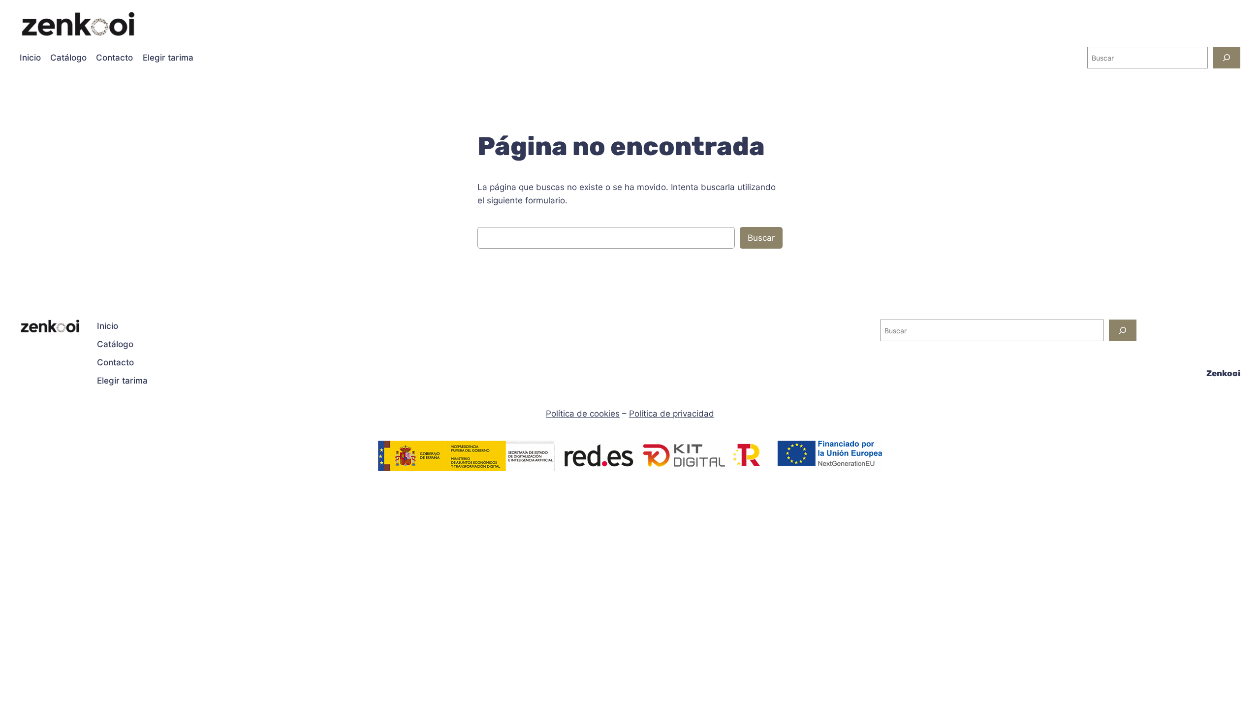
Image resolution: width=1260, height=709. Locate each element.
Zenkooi (1223, 373)
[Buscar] (1226, 57)
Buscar (761, 238)
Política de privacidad (671, 414)
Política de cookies (583, 414)
